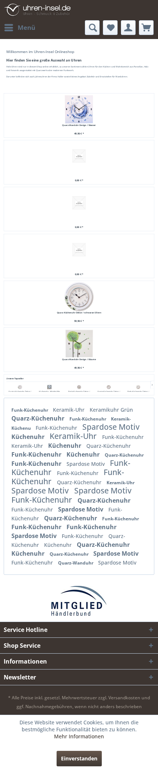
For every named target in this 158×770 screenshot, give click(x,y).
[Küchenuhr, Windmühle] (49, 387)
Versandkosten (124, 698)
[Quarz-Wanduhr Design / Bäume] (79, 343)
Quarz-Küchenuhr (38, 418)
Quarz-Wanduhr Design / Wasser (79, 125)
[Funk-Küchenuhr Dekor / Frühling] (79, 387)
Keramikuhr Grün (111, 409)
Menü (26, 27)
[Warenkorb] (146, 27)
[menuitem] (19, 27)
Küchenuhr (28, 437)
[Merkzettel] (110, 27)
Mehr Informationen (79, 736)
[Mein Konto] (128, 27)
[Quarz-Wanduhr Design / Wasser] (79, 109)
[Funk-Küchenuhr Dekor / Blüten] (138, 387)
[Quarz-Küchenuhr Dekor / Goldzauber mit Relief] (109, 387)
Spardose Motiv (111, 427)
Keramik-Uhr (69, 409)
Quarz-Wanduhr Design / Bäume (79, 359)
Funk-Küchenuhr (30, 410)
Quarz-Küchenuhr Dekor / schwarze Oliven (79, 312)
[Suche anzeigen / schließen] (92, 27)
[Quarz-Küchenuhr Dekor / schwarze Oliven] (20, 387)
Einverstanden (79, 758)
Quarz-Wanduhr (76, 563)
